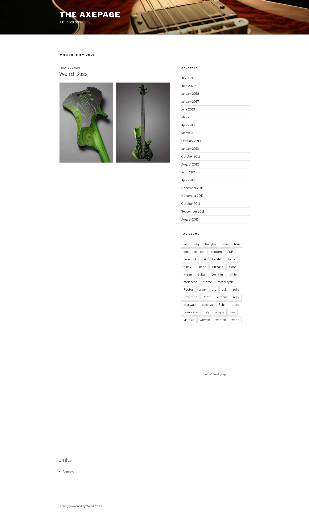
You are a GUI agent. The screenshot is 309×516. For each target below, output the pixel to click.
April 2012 (188, 180)
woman (205, 320)
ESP (230, 251)
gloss (232, 267)
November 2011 (192, 195)
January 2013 (190, 148)
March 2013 (189, 133)
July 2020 (187, 78)
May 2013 (187, 117)
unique (219, 312)
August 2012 (190, 164)
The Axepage (90, 14)
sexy (235, 297)
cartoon (199, 251)
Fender (217, 259)
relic (236, 289)
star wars (190, 304)
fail (204, 259)
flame (231, 259)
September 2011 (192, 211)
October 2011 (190, 203)
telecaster (191, 312)
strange (207, 304)
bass (225, 244)
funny (187, 267)
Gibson (201, 267)
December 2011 (192, 188)
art (186, 244)
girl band (217, 267)
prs (214, 289)
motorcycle (226, 282)
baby (196, 244)
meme (207, 282)
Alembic (68, 471)
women (220, 320)
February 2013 (191, 141)
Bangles (211, 244)
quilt (225, 289)
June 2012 (188, 172)
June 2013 (188, 109)
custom (216, 251)
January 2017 (190, 101)
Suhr (222, 304)
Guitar (201, 274)
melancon (190, 282)
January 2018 (190, 93)
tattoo (235, 304)
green (188, 274)
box (186, 251)
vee (232, 312)
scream (221, 297)
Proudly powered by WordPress (80, 506)
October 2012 (190, 156)
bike (237, 244)
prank (202, 289)
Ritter (207, 297)
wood (235, 320)
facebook (190, 259)
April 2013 (188, 125)
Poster (188, 289)
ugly (207, 312)
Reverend (190, 297)
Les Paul (217, 274)
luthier (233, 274)
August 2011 (189, 219)
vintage (189, 320)
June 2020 (188, 86)
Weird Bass (73, 74)
